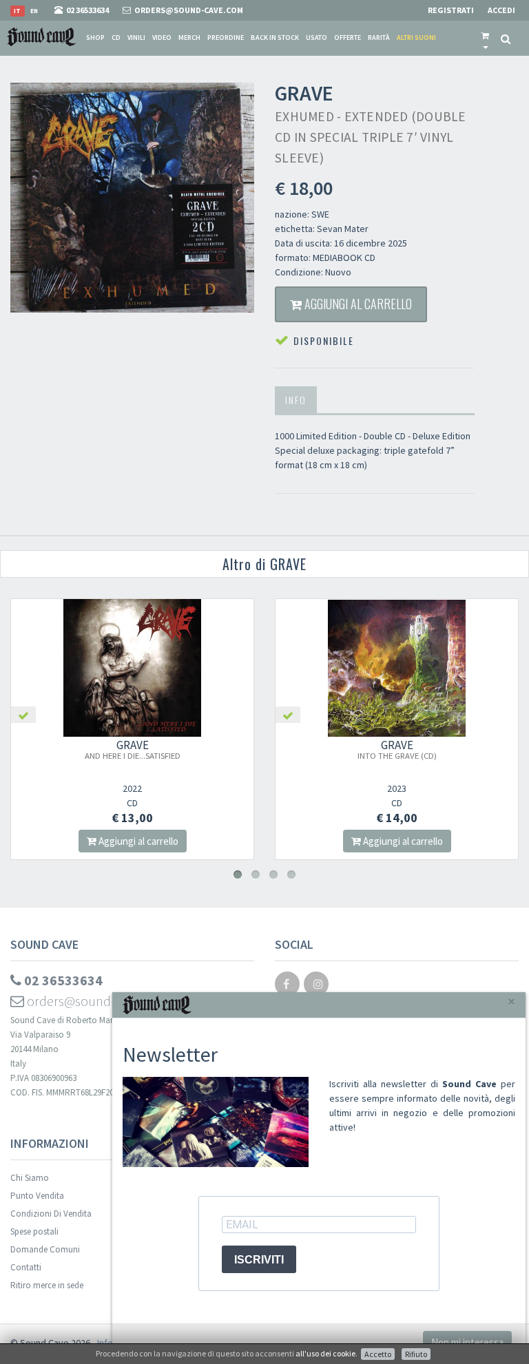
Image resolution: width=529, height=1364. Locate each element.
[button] (485, 38)
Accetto (377, 1354)
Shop (95, 37)
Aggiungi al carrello (357, 304)
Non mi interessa (467, 1342)
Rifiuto (416, 1354)
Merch (189, 37)
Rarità (379, 37)
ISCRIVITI (259, 1260)
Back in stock (275, 37)
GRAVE (132, 749)
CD (116, 37)
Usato (316, 37)
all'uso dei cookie (325, 1353)
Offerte (347, 37)
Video (162, 37)
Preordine (225, 37)
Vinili (136, 37)
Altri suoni (416, 37)
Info (296, 399)
